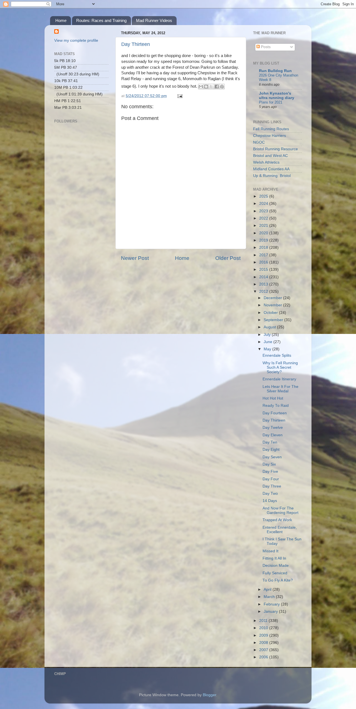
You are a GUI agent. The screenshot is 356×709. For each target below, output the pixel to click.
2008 (264, 643)
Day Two (270, 493)
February (272, 604)
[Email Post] (178, 96)
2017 (264, 255)
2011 (264, 621)
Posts (265, 47)
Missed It (270, 551)
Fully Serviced (275, 573)
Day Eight (271, 449)
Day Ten (270, 442)
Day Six (269, 464)
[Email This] (201, 86)
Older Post (228, 258)
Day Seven (272, 457)
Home (60, 20)
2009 (264, 635)
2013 (264, 284)
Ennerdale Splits (277, 355)
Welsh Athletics (266, 162)
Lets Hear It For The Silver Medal (280, 389)
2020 (264, 233)
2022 (264, 218)
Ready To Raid (276, 405)
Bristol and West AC (270, 156)
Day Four (271, 479)
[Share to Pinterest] (222, 86)
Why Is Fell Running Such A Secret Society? (280, 367)
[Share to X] (211, 86)
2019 (264, 240)
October (271, 313)
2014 (264, 277)
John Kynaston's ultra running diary (276, 95)
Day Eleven (273, 435)
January (271, 611)
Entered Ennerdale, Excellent (280, 529)
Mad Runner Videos (154, 20)
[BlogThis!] (206, 86)
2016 (264, 262)
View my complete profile (76, 40)
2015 (264, 269)
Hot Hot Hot (273, 398)
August (270, 327)
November (273, 305)
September (274, 320)
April (268, 589)
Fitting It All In (274, 558)
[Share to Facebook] (216, 86)
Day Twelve (273, 427)
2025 (264, 196)
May (268, 349)
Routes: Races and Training (101, 20)
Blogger (209, 695)
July (268, 335)
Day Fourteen (275, 413)
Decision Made (276, 565)
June (268, 342)
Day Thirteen (135, 44)
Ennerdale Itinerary (279, 379)
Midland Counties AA (271, 169)
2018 (264, 247)
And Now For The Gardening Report (280, 510)
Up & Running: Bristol (272, 176)
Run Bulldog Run (275, 71)
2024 (264, 203)
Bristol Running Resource (275, 149)
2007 (264, 650)
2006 (264, 657)
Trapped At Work (277, 520)
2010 (264, 628)
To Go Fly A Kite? (278, 580)
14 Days (270, 501)
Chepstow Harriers (269, 136)
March (270, 597)
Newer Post (135, 258)
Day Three (272, 486)
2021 (264, 225)
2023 (264, 211)
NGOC (259, 142)
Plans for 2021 (270, 102)
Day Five (270, 471)
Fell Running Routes (271, 129)
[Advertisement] (82, 205)
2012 (264, 291)
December (273, 298)
